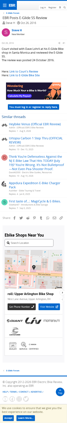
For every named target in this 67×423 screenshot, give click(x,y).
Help (5, 391)
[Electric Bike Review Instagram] (19, 399)
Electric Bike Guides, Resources (37, 172)
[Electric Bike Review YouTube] (5, 399)
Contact (24, 391)
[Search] (64, 7)
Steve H (10, 23)
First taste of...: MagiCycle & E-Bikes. (35, 201)
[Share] (59, 43)
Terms (13, 391)
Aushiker (13, 190)
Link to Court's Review (23, 71)
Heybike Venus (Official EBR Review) (35, 124)
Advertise (36, 391)
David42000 (14, 172)
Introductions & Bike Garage (34, 204)
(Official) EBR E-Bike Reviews (30, 127)
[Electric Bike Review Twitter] (26, 399)
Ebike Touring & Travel (30, 190)
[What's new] (60, 7)
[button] (5, 5)
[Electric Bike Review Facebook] (12, 399)
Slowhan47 (14, 204)
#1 (64, 43)
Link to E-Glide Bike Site (24, 75)
